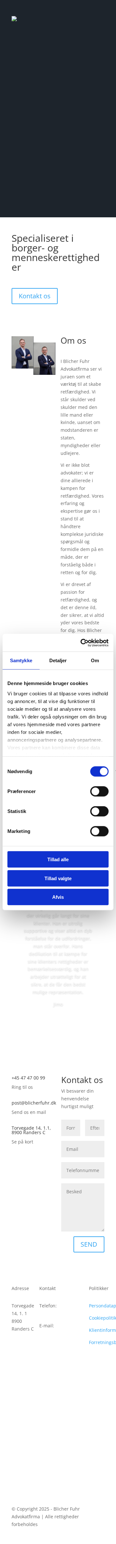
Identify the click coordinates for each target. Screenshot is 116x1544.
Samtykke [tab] (21, 660)
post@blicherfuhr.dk (34, 1103)
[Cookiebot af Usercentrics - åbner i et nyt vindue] (82, 642)
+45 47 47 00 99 (28, 1078)
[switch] (99, 791)
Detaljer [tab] (58, 660)
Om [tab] (95, 660)
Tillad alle (58, 859)
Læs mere (58, 1022)
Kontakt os (35, 296)
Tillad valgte (58, 878)
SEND (89, 1244)
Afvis (58, 897)
